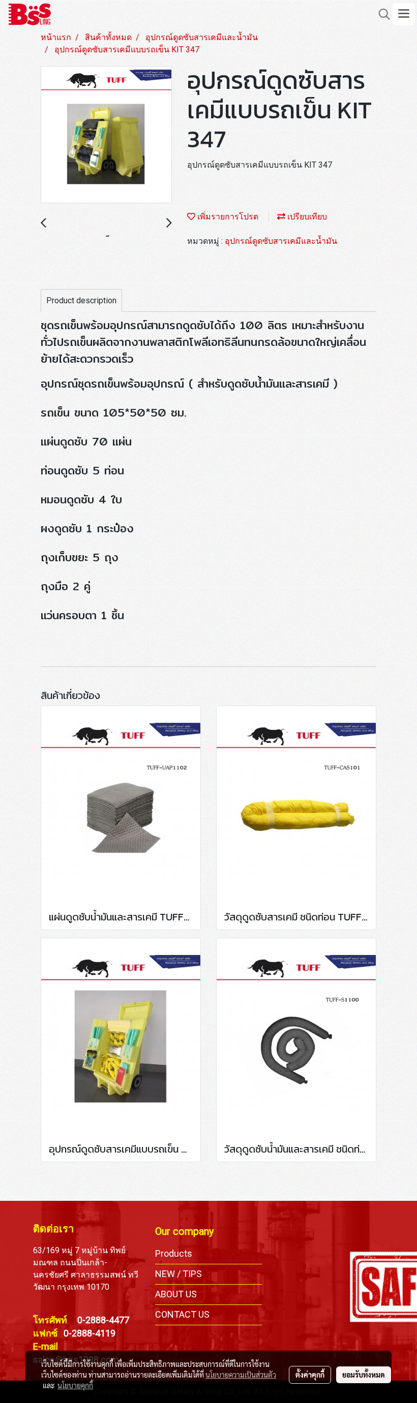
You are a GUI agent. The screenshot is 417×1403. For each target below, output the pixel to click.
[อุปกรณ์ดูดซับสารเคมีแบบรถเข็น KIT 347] (106, 135)
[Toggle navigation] (404, 14)
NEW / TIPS (178, 1273)
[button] (381, 14)
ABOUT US (176, 1294)
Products (173, 1253)
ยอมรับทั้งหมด (363, 1374)
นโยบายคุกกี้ (75, 1385)
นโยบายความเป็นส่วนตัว (240, 1374)
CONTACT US (182, 1314)
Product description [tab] (81, 300)
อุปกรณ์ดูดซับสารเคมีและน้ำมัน (281, 241)
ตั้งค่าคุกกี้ (309, 1374)
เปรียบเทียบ (306, 216)
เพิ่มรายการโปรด (226, 216)
